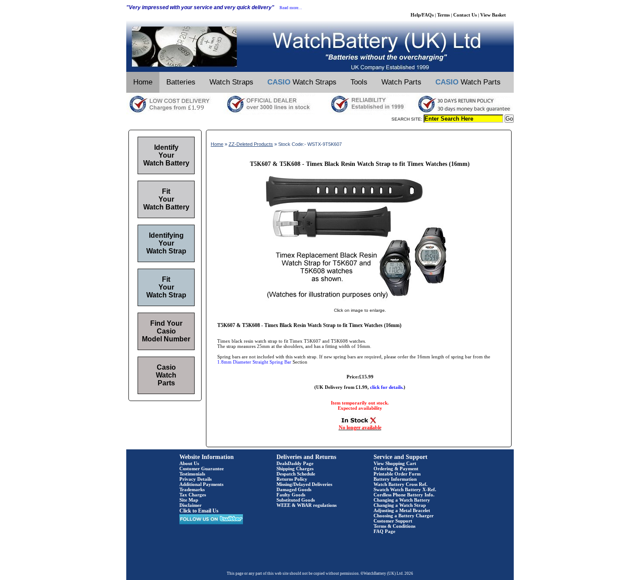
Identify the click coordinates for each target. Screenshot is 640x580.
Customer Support (393, 520)
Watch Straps (231, 82)
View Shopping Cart (395, 463)
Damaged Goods (293, 489)
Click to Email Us (199, 511)
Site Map (188, 499)
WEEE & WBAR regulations (306, 505)
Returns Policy (291, 479)
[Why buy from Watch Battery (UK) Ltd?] (320, 112)
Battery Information (395, 479)
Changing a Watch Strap (400, 505)
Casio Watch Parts (166, 375)
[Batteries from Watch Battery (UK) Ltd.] (320, 70)
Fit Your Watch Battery (166, 199)
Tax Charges (192, 494)
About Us (189, 463)
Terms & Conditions (394, 526)
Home (142, 82)
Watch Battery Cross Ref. (401, 484)
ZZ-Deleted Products (251, 144)
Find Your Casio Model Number (166, 331)
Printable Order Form (397, 473)
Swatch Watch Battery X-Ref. (405, 489)
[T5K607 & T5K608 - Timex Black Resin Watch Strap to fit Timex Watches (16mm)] (360, 301)
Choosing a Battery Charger (404, 515)
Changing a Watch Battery (402, 499)
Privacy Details (195, 479)
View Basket (493, 14)
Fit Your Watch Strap (166, 287)
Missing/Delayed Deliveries (304, 484)
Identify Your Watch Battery (166, 155)
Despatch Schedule (295, 473)
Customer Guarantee (201, 468)
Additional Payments (201, 484)
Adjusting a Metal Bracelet (402, 510)
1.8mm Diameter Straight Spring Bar (254, 361)
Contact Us (465, 14)
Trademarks (192, 489)
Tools (358, 82)
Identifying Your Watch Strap (166, 243)
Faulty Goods (290, 494)
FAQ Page (384, 531)
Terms (443, 14)
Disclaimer (190, 505)
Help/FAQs (422, 14)
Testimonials (192, 473)
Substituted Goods (295, 499)
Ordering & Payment (396, 468)
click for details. (387, 387)
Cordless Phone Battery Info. (404, 494)
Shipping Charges (294, 468)
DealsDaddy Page (294, 463)
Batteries (180, 82)
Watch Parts (401, 82)
